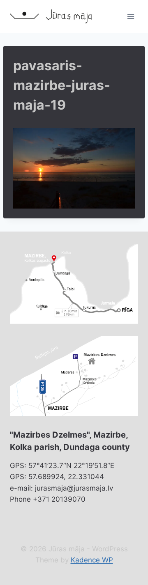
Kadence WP (92, 560)
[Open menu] (130, 16)
